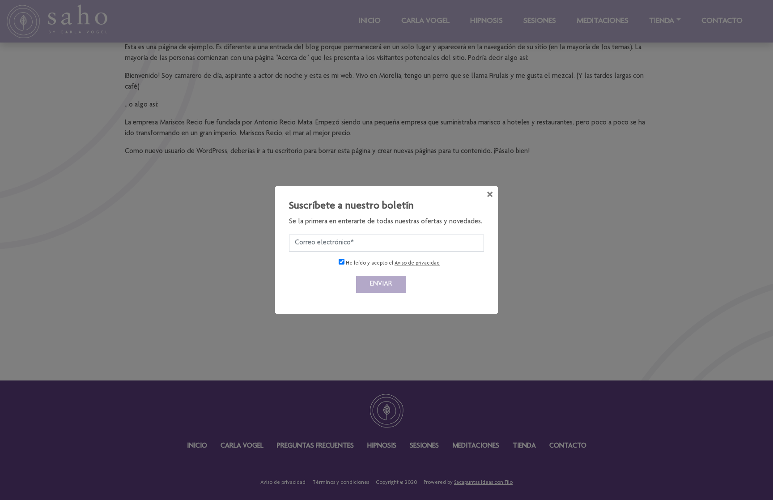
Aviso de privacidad (417, 263)
